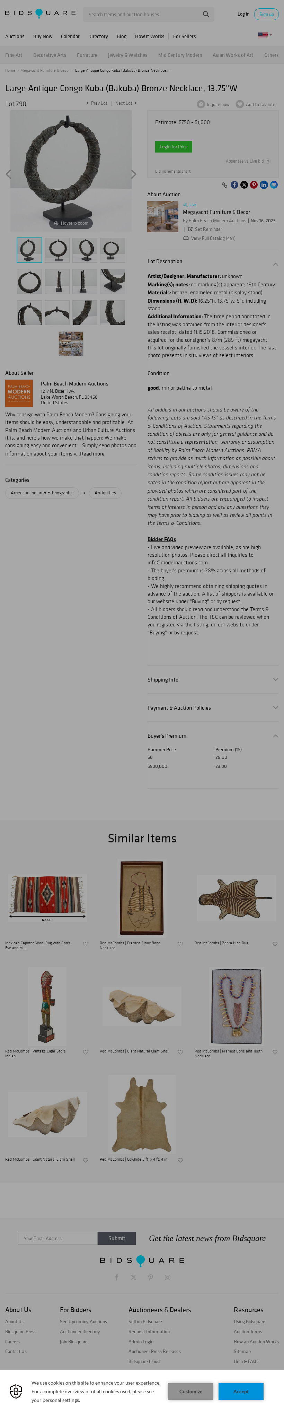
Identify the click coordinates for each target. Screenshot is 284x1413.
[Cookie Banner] (142, 1391)
